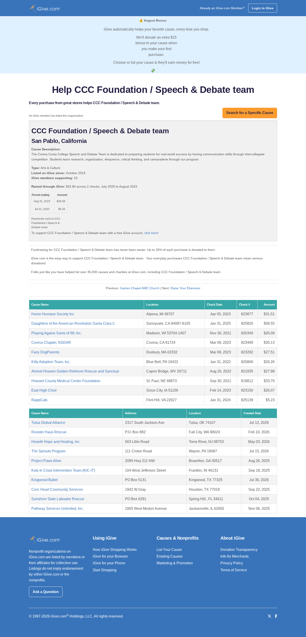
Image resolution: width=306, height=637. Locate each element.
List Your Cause (169, 550)
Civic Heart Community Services (57, 489)
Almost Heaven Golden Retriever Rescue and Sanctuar (75, 371)
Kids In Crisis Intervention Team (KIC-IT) (63, 470)
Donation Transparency (239, 550)
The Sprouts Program (48, 451)
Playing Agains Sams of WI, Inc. (56, 333)
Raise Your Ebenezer (185, 288)
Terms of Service (233, 570)
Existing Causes (170, 556)
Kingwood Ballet (44, 480)
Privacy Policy (231, 563)
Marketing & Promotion (175, 563)
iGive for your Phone (109, 563)
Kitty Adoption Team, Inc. (50, 362)
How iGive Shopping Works (115, 550)
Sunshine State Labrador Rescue (57, 499)
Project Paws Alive (46, 461)
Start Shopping (104, 570)
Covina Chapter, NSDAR (51, 342)
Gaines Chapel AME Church (139, 288)
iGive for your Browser (110, 556)
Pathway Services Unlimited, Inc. (57, 508)
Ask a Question (46, 592)
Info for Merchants (234, 556)
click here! (151, 233)
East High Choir (44, 390)
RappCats (39, 400)
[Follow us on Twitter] (269, 616)
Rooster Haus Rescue (49, 432)
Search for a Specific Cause (249, 113)
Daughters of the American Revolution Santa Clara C (73, 323)
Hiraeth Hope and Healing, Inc (55, 442)
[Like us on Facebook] (276, 616)
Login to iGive (263, 8)
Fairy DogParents (45, 352)
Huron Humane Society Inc (52, 314)
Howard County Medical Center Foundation (65, 381)
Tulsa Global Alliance (48, 423)
